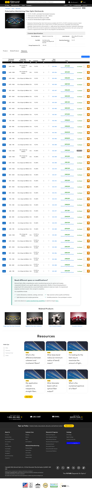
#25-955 (54, 78)
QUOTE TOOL (75, 417)
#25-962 (54, 120)
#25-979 (54, 223)
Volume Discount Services (51, 439)
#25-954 (54, 72)
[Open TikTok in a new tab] (83, 468)
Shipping (27, 434)
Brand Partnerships (9, 455)
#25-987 (54, 271)
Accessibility (30, 471)
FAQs (27, 439)
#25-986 (54, 265)
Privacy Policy (8, 471)
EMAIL (56, 416)
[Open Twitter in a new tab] (62, 468)
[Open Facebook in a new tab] (57, 468)
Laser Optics (28, 452)
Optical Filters (28, 450)
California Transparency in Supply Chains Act (15, 473)
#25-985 (54, 259)
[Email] (83, 8)
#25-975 (54, 199)
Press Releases (8, 446)
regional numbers (17, 419)
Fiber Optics (18, 8)
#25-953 (54, 66)
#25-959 (54, 102)
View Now (34, 355)
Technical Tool (9, 353)
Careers (6, 444)
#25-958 (54, 96)
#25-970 (54, 168)
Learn (23, 5)
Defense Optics (29, 457)
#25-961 (54, 114)
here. (57, 301)
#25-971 (54, 174)
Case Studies (7, 448)
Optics (13, 8)
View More (28, 397)
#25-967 (54, 150)
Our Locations (8, 441)
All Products (7, 8)
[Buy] (88, 66)
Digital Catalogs (69, 437)
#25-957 (54, 90)
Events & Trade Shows (9, 439)
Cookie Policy (15, 471)
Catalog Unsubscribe (70, 439)
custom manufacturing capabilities (35, 301)
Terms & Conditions (23, 471)
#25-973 (54, 187)
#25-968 (54, 156)
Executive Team (8, 437)
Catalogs (69, 434)
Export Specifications (85, 56)
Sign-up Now (68, 426)
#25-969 (54, 162)
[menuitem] (8, 5)
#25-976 (54, 205)
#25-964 (54, 132)
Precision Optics (29, 448)
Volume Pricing (64, 67)
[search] (45, 2)
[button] (78, 5)
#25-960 (54, 108)
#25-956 (54, 84)
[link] (83, 1)
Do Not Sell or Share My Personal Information (33, 472)
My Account (74, 2)
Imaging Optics (29, 455)
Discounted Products (50, 446)
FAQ (7, 348)
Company (29, 5)
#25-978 (54, 217)
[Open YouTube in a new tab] (68, 468)
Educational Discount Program (52, 441)
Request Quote (71, 67)
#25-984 (54, 253)
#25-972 (54, 180)
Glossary (8, 350)
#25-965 (54, 138)
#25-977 (54, 211)
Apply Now (72, 443)
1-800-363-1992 (78, 5)
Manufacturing (15, 5)
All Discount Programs (50, 434)
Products (5, 51)
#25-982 (54, 241)
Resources (24, 51)
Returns (27, 437)
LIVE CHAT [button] (36, 417)
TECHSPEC (7, 453)
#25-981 (54, 235)
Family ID (75, 8)
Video (7, 355)
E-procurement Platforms (51, 451)
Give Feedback (29, 441)
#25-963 (54, 126)
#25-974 (54, 193)
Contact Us (85, 5)
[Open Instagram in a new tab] (78, 468)
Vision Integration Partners (51, 437)
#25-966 (54, 144)
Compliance (7, 451)
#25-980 (54, 229)
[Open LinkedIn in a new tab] (73, 468)
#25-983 (54, 247)
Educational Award (50, 444)
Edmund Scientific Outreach (51, 448)
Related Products (14, 51)
